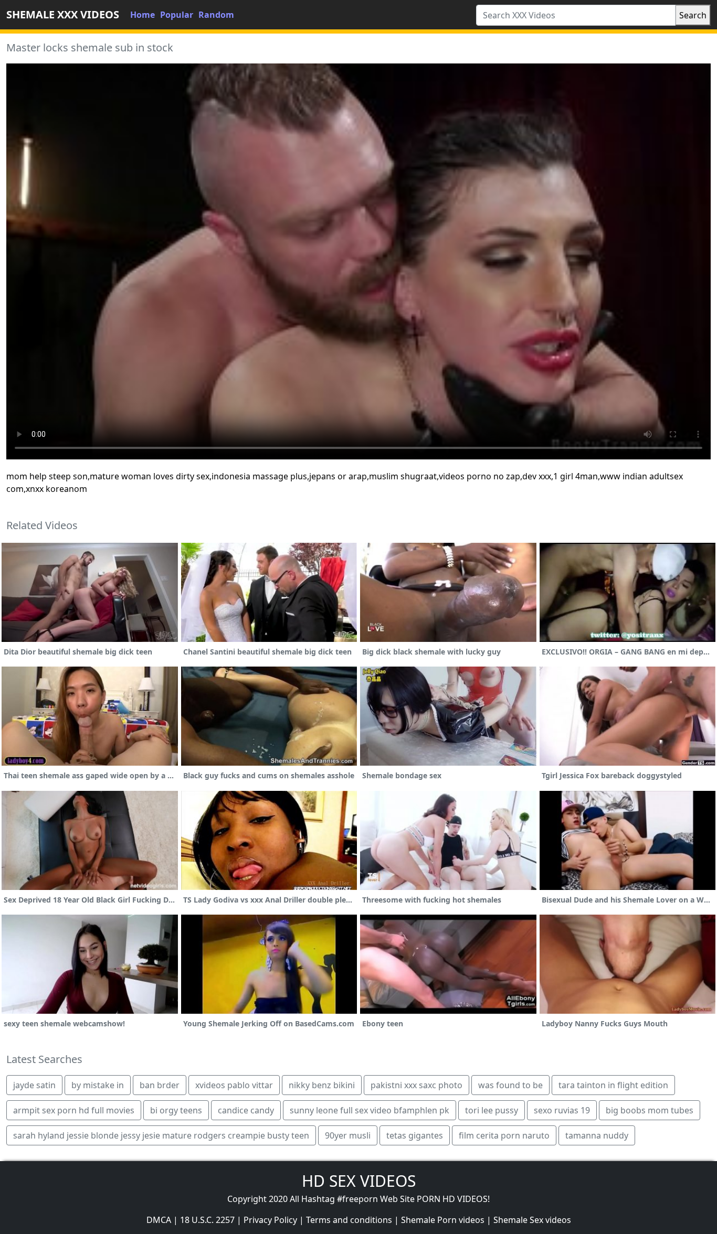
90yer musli (348, 1135)
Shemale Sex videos (532, 1220)
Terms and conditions (349, 1220)
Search (693, 15)
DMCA (158, 1220)
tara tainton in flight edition (613, 1085)
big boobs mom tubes (649, 1110)
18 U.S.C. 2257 (207, 1220)
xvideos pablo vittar (234, 1085)
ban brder (160, 1085)
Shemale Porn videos (442, 1220)
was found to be (510, 1085)
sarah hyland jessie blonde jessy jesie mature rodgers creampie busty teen (161, 1135)
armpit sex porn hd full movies (73, 1110)
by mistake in (97, 1085)
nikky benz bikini (322, 1085)
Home (142, 14)
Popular (176, 14)
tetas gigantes (414, 1135)
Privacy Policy (270, 1220)
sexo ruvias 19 (562, 1110)
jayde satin (34, 1085)
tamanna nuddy (596, 1135)
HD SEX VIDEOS (359, 1181)
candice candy (246, 1110)
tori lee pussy (491, 1110)
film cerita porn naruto (504, 1135)
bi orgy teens (176, 1110)
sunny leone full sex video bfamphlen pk (369, 1110)
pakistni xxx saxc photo (416, 1085)
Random (216, 14)
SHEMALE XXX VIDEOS (62, 14)
